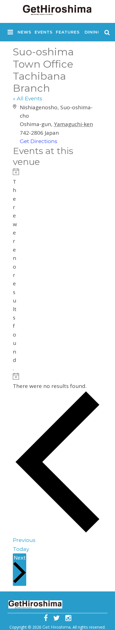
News (24, 32)
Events (43, 32)
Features (68, 32)
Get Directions (38, 141)
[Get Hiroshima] (58, 9)
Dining (93, 32)
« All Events (27, 98)
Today (21, 549)
